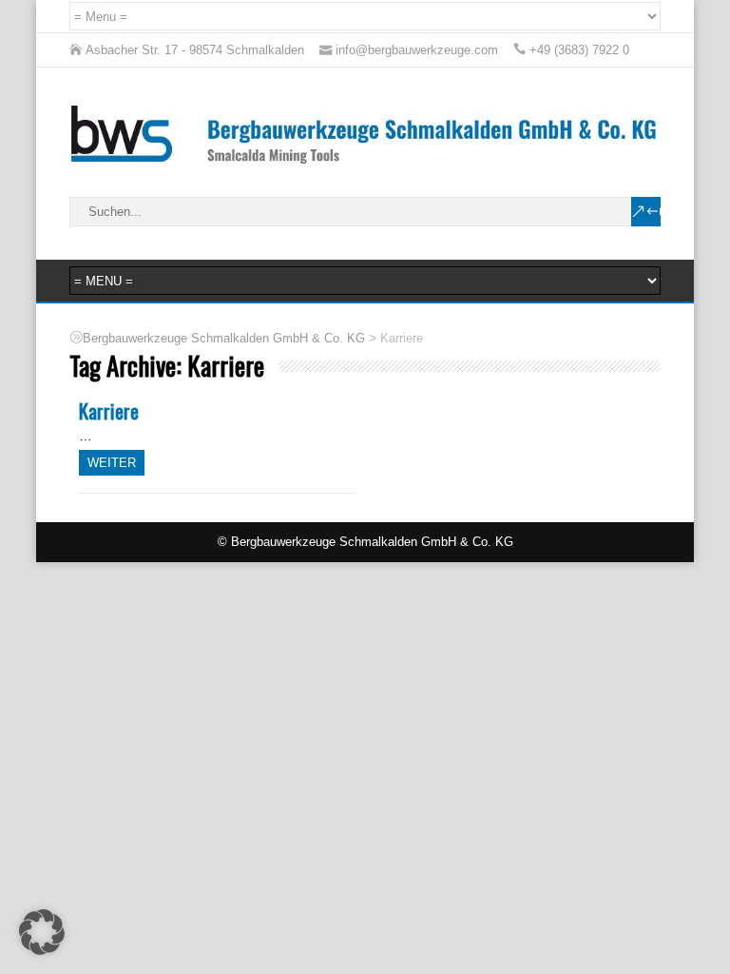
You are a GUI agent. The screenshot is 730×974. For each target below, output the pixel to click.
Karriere (109, 410)
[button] (42, 932)
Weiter (111, 463)
